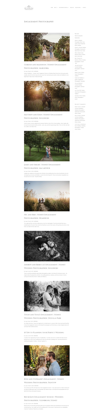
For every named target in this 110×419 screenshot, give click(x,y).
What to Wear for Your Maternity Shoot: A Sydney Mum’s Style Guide (80, 54)
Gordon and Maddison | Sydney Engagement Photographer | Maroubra (80, 79)
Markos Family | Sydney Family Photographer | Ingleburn (79, 74)
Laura (26, 71)
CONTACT (84, 7)
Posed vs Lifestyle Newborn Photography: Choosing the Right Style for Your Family (80, 49)
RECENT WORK (77, 7)
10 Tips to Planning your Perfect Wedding (44, 332)
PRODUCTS (72, 7)
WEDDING (36, 71)
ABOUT (55, 7)
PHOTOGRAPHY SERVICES (63, 7)
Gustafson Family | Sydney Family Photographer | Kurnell (80, 97)
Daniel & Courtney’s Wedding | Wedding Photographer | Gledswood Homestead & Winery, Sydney (80, 110)
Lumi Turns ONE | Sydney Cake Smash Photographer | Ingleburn (80, 92)
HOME (52, 7)
